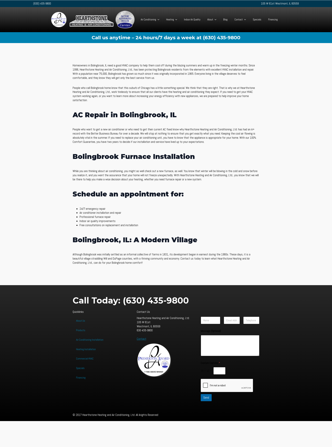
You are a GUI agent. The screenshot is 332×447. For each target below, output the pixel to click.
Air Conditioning (148, 19)
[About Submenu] (216, 19)
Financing (273, 19)
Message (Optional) (211, 331)
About (210, 19)
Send (206, 397)
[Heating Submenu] (177, 19)
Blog (225, 19)
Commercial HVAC (85, 358)
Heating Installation (86, 349)
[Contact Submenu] (246, 19)
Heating (170, 19)
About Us (80, 320)
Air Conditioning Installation (89, 339)
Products (80, 330)
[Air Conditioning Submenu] (159, 19)
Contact (238, 19)
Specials (257, 19)
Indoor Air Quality (192, 19)
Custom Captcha (210, 363)
